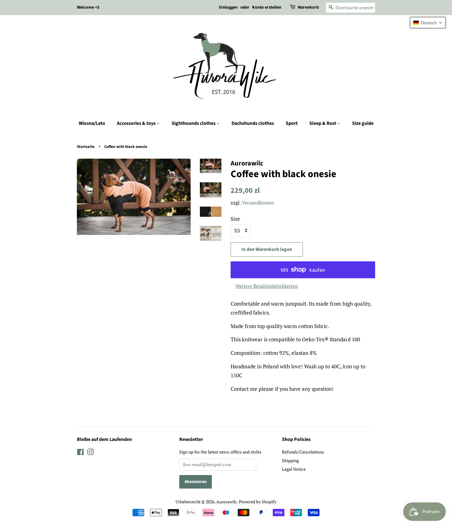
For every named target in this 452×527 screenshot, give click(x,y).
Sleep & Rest (323, 123)
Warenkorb (308, 7)
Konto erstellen (266, 7)
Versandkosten (258, 202)
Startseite (86, 146)
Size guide (363, 123)
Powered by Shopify (257, 502)
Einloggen (228, 7)
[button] (428, 22)
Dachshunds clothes (253, 123)
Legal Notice (294, 469)
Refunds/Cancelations (303, 452)
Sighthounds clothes (194, 123)
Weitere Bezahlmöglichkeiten (267, 286)
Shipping (290, 460)
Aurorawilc (226, 502)
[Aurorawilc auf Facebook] (80, 453)
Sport (292, 123)
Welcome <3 (88, 7)
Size (235, 218)
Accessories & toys (137, 123)
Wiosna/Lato (92, 123)
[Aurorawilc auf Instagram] (90, 453)
